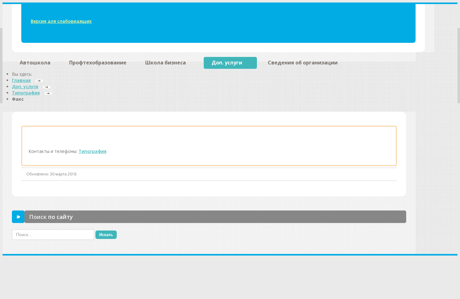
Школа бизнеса (165, 62)
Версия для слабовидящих (61, 21)
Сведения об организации (303, 62)
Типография (92, 151)
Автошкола (35, 62)
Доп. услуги (227, 62)
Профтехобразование (97, 62)
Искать (106, 234)
